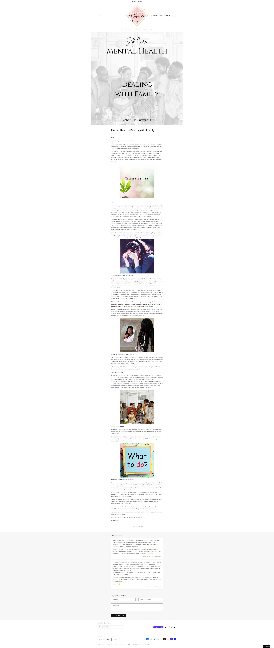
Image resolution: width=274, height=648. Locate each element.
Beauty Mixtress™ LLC (105, 644)
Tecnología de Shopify (113, 644)
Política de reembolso (123, 644)
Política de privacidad (132, 644)
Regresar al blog (138, 526)
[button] (99, 15)
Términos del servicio (142, 644)
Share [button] (114, 137)
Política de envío (150, 644)
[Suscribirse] (121, 627)
